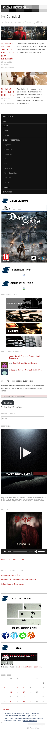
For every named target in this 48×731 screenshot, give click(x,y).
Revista (6, 135)
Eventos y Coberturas (12, 140)
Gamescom (8, 168)
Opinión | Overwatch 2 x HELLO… (30, 370)
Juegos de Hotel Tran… (17, 356)
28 (30, 701)
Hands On (6, 187)
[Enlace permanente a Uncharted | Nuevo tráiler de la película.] (24, 79)
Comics (5, 126)
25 (11, 701)
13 (24, 692)
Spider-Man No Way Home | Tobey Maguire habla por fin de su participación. (7, 51)
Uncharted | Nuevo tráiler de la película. (8, 91)
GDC (6, 163)
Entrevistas (7, 192)
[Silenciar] (35, 551)
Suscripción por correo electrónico (17, 381)
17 (4, 696)
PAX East (8, 178)
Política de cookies (30, 720)
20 (24, 696)
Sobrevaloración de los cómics (12, 584)
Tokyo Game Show (11, 173)
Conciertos (8, 154)
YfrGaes (12, 370)
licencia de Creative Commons (30, 667)
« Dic (3, 709)
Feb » (8, 709)
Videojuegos (42, 73)
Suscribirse (8, 403)
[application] (24, 551)
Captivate (8, 145)
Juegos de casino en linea (10, 575)
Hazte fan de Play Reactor (12, 559)
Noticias (43, 28)
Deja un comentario (7, 67)
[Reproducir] (4, 551)
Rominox (6, 64)
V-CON (7, 182)
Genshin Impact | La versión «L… (25, 363)
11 (11, 692)
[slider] (41, 551)
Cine (39, 28)
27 (24, 701)
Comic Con (8, 149)
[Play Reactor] (24, 9)
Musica (5, 131)
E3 (5, 159)
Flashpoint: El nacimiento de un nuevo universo (18, 579)
